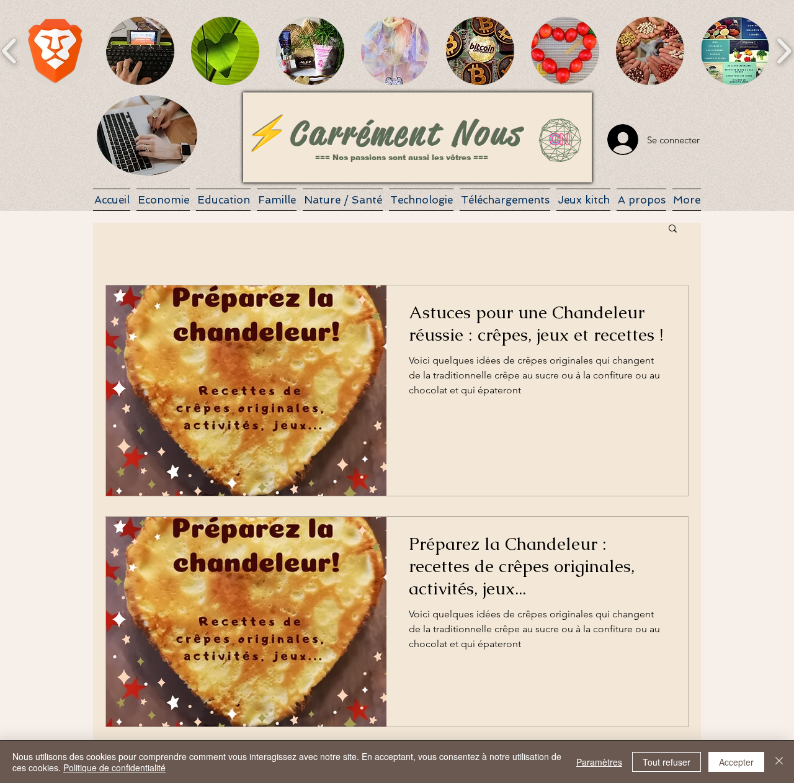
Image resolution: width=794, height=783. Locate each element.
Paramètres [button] (599, 762)
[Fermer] (779, 762)
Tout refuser (666, 762)
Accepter (736, 762)
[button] (55, 51)
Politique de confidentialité (114, 767)
